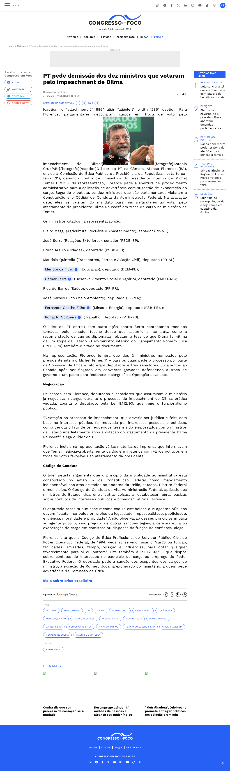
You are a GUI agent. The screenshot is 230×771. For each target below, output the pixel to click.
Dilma (101, 610)
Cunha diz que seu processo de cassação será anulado (63, 711)
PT (89, 610)
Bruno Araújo (158, 618)
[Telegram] (164, 5)
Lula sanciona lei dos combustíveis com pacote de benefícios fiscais (212, 92)
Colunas (89, 37)
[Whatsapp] (157, 5)
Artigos (106, 37)
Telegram (18, 96)
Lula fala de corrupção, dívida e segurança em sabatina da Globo (212, 205)
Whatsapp (18, 89)
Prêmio (158, 37)
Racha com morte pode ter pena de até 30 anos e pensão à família (213, 149)
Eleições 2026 (126, 37)
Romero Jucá (120, 610)
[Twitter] (178, 5)
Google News (20, 103)
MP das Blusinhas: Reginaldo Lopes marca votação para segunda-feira (213, 178)
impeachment (72, 610)
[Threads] (214, 5)
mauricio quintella (88, 635)
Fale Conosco (134, 747)
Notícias (72, 37)
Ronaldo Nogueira (60, 317)
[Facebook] (171, 5)
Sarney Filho (54, 627)
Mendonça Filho (59, 269)
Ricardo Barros (108, 627)
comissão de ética (80, 627)
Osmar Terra (56, 279)
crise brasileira (172, 627)
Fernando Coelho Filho (65, 307)
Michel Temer (110, 618)
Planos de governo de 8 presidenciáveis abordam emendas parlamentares (211, 119)
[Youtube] (200, 5)
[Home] (115, 19)
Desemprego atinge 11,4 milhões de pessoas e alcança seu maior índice (113, 711)
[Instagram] (192, 5)
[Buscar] (223, 5)
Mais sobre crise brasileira (67, 580)
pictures (51, 610)
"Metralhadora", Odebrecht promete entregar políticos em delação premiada (165, 711)
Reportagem (53, 649)
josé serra (165, 610)
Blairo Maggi (134, 618)
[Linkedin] (185, 5)
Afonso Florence (84, 618)
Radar (144, 37)
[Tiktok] (207, 5)
